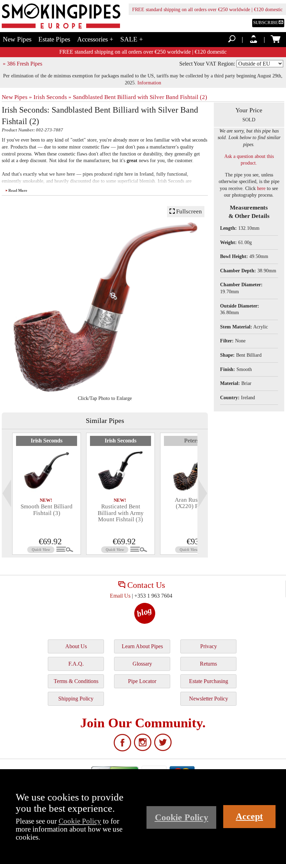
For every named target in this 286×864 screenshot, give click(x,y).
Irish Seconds (46, 441)
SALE (131, 39)
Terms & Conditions (76, 681)
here (261, 188)
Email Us (120, 596)
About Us (76, 646)
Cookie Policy (80, 821)
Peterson (194, 441)
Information (149, 82)
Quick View (41, 549)
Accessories (95, 39)
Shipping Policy (75, 699)
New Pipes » (17, 97)
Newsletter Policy (208, 699)
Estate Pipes (54, 39)
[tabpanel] (46, 494)
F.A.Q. (76, 664)
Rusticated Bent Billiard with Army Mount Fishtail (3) (121, 513)
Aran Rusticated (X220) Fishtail (194, 503)
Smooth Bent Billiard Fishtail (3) (47, 509)
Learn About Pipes (142, 646)
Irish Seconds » (52, 97)
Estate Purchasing (208, 681)
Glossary (142, 664)
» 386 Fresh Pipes (22, 64)
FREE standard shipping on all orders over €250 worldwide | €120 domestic (207, 9)
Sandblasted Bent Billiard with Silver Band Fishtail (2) (140, 97)
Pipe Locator (142, 681)
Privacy (208, 646)
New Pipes (17, 39)
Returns (208, 664)
